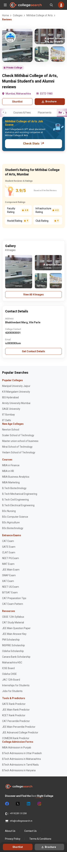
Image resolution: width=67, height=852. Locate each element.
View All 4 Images (33, 294)
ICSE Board (8, 668)
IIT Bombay (8, 414)
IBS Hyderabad (10, 397)
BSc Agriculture (11, 522)
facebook (7, 804)
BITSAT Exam (10, 592)
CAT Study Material (13, 622)
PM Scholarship (11, 639)
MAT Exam (8, 563)
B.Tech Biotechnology (14, 488)
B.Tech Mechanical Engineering (19, 493)
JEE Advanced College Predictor (20, 732)
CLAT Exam (8, 552)
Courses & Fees (22, 112)
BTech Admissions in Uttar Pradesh (22, 753)
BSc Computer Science (15, 516)
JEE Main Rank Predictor (16, 709)
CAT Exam (8, 541)
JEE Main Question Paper (16, 628)
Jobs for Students (12, 691)
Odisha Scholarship (13, 651)
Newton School (10, 429)
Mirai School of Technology (17, 446)
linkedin (28, 804)
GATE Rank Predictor (14, 703)
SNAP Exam (9, 575)
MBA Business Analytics (15, 476)
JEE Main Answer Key (14, 633)
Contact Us (30, 830)
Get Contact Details (33, 351)
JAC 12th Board (11, 679)
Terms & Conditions (40, 838)
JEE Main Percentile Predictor (18, 726)
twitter (17, 804)
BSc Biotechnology (12, 528)
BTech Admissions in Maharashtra (21, 759)
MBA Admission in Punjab (16, 747)
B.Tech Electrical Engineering (18, 505)
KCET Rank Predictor (13, 715)
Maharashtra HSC (12, 662)
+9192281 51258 (18, 813)
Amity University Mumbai (16, 403)
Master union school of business (20, 441)
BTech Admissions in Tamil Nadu (20, 764)
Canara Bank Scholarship (16, 656)
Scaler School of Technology (18, 435)
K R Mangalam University (16, 391)
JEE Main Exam (10, 569)
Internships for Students (15, 685)
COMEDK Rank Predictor (15, 738)
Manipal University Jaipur (16, 386)
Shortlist (17, 101)
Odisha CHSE (9, 673)
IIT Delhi (6, 420)
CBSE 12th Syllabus (13, 616)
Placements (44, 112)
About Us (10, 830)
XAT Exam (8, 581)
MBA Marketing (11, 482)
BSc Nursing (9, 511)
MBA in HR (8, 471)
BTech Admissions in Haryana (19, 770)
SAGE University (11, 408)
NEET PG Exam (10, 558)
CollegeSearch (25, 5)
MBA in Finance (10, 465)
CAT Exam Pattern (12, 603)
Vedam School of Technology (18, 452)
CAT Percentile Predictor (16, 721)
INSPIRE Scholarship (13, 645)
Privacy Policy (12, 838)
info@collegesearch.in (21, 821)
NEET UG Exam (10, 586)
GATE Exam (8, 546)
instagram (39, 804)
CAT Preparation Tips (14, 598)
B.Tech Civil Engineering (15, 499)
